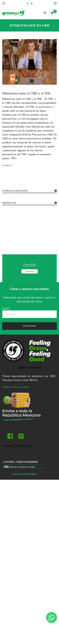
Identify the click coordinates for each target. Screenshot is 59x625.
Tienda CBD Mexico (17, 446)
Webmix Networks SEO (15, 386)
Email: (6, 308)
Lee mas (6, 165)
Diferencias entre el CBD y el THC (26, 93)
